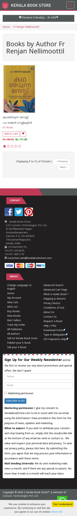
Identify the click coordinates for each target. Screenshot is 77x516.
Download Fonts (53, 330)
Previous (62, 161)
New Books (14, 316)
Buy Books (13, 311)
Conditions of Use (54, 307)
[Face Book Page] (9, 215)
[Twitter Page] (19, 215)
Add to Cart (11, 133)
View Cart (12, 302)
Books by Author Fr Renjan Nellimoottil (35, 48)
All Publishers (14, 329)
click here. (40, 448)
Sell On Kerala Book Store (22, 338)
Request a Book (53, 321)
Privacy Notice (52, 303)
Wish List (12, 307)
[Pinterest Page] (29, 215)
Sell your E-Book (16, 347)
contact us (57, 438)
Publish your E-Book (19, 343)
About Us (49, 312)
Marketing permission (20, 393)
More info (57, 511)
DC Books (8, 127)
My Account (14, 298)
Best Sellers (14, 320)
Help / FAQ (50, 325)
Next (64, 167)
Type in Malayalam (54, 334)
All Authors (13, 334)
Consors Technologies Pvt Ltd (20, 496)
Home (6, 27)
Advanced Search (53, 285)
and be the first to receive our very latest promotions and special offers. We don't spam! (38, 365)
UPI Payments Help (55, 339)
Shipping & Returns (55, 298)
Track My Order (16, 325)
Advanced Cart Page (55, 289)
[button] (38, 18)
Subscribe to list (15, 400)
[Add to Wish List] (23, 134)
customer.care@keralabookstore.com (29, 258)
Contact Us (50, 316)
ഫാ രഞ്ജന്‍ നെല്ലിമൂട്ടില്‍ (17, 123)
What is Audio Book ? (56, 294)
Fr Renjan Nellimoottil (26, 27)
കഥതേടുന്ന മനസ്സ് (15, 117)
